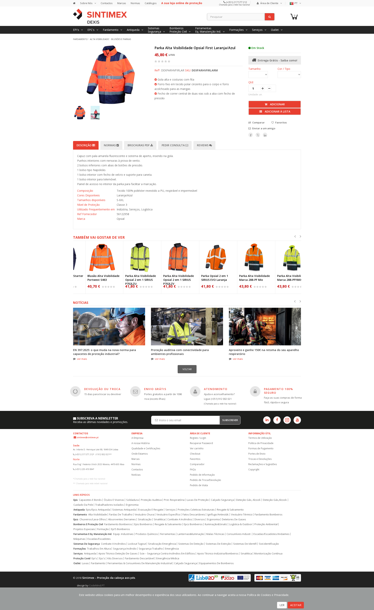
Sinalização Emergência (162, 544)
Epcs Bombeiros (193, 524)
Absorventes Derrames (122, 519)
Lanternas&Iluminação (190, 534)
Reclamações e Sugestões (262, 464)
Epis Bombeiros (143, 524)
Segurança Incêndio (125, 548)
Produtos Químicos (147, 534)
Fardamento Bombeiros (268, 514)
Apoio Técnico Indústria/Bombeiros (217, 553)
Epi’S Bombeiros (120, 529)
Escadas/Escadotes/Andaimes (271, 534)
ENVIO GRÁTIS (155, 389)
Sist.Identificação (269, 544)
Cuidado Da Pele (83, 505)
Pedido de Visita (199, 485)
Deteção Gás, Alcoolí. (248, 500)
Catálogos (151, 3)
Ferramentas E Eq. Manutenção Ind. (92, 534)
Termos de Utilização (260, 438)
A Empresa (137, 438)
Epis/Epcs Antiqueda (98, 509)
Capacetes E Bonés (90, 500)
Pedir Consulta (173, 145)
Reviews (203, 145)
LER (282, 605)
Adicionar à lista (277, 111)
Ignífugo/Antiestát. (218, 514)
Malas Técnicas (215, 534)
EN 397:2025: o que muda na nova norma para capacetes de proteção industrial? (104, 352)
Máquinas (79, 539)
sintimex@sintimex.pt (88, 437)
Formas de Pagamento (260, 448)
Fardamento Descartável (139, 558)
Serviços (170, 509)
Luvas (85, 563)
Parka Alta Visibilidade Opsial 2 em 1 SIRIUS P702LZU (128, 279)
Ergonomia (132, 505)
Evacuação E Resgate (150, 509)
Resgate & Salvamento (230, 509)
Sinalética (159, 519)
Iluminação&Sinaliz (216, 524)
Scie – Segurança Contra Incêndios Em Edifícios (167, 553)
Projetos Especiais (84, 529)
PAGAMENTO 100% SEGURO (278, 390)
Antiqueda (79, 509)
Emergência (172, 548)
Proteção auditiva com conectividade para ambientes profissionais (180, 352)
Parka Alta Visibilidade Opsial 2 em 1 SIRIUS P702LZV (166, 279)
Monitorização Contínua (268, 553)
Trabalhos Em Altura (99, 548)
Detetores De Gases (234, 519)
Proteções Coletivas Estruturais (196, 509)
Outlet (77, 563)
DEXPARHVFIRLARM (205, 70)
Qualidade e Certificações (145, 448)
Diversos (199, 519)
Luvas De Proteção (198, 500)
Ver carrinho (197, 448)
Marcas (121, 3)
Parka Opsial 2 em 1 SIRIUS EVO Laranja (202, 278)
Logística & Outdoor (240, 524)
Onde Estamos (139, 453)
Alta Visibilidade (99, 39)
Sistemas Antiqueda (124, 509)
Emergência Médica (167, 558)
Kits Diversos (115, 558)
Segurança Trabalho (151, 548)
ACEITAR (295, 605)
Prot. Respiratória (174, 500)
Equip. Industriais (123, 534)
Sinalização (145, 519)
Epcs (75, 519)
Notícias (135, 474)
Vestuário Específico (168, 514)
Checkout (195, 453)
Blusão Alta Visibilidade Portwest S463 (91, 278)
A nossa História (140, 443)
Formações (79, 548)
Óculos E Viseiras (114, 500)
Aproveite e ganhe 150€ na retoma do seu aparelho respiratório (264, 352)
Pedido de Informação (202, 474)
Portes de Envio (257, 453)
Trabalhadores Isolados (109, 505)
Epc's (102, 558)
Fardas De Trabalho (120, 514)
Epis (75, 500)
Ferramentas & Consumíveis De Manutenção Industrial (140, 563)
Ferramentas (167, 534)
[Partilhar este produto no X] (258, 135)
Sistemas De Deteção (191, 544)
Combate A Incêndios (179, 519)
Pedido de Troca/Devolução (205, 480)
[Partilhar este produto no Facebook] (250, 135)
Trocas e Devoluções (260, 459)
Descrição (84, 145)
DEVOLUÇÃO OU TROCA (102, 389)
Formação (103, 529)
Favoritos (195, 459)
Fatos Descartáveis (194, 514)
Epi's (94, 558)
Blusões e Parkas (121, 39)
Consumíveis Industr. (239, 534)
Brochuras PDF (139, 145)
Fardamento (80, 39)
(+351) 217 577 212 (236, 2)
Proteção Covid (81, 558)
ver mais (82, 359)
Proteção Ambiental (266, 524)
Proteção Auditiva (151, 500)
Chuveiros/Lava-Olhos (92, 519)
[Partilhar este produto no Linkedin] (265, 135)
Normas (135, 3)
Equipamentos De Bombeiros (216, 563)
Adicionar (277, 104)
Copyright (253, 469)
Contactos (107, 3)
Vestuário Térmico (241, 514)
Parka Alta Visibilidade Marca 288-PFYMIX (280, 278)
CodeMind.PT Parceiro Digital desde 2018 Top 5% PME (100, 587)
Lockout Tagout (137, 544)
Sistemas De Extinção (218, 544)
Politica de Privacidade (260, 443)
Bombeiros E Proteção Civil (88, 524)
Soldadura (132, 500)
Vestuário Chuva (144, 514)
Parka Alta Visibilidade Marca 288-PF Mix (242, 278)
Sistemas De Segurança (86, 544)
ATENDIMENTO (215, 389)
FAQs (193, 469)
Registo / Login (198, 438)
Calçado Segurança (222, 500)
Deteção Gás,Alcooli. (275, 500)
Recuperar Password (201, 443)
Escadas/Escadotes (99, 539)
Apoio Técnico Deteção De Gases (118, 553)
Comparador (197, 464)
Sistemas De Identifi (245, 544)
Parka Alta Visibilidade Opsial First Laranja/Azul (195, 47)
